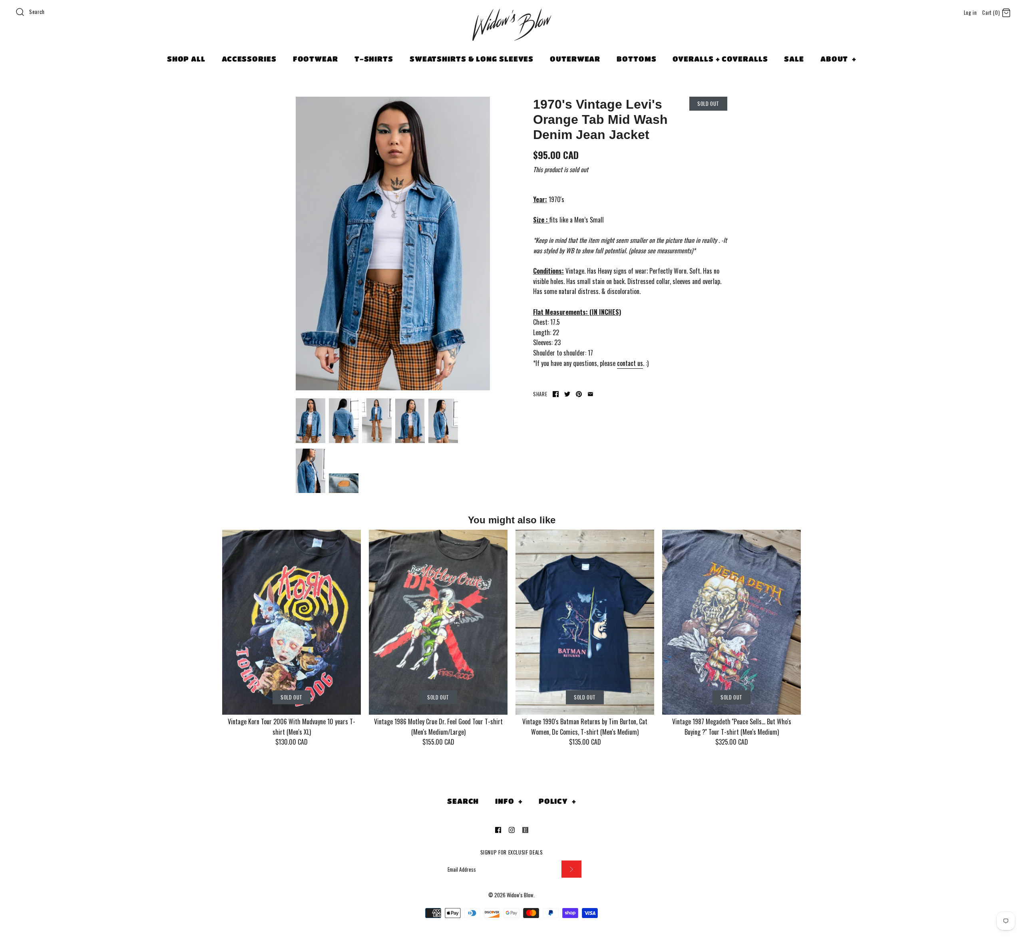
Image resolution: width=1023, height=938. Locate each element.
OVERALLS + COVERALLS (720, 59)
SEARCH (463, 801)
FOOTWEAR (315, 59)
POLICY (557, 801)
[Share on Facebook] (556, 394)
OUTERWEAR (575, 59)
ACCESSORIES (249, 59)
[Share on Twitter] (567, 394)
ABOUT (838, 59)
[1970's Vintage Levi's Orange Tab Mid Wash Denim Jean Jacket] (393, 244)
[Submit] (571, 869)
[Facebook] (498, 830)
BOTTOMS (636, 59)
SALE (794, 59)
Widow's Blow (520, 895)
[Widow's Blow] (511, 35)
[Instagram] (512, 830)
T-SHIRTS (373, 59)
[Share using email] (590, 394)
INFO (508, 801)
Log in (970, 12)
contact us (630, 363)
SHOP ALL (186, 59)
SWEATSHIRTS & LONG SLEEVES (471, 59)
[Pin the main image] (579, 394)
